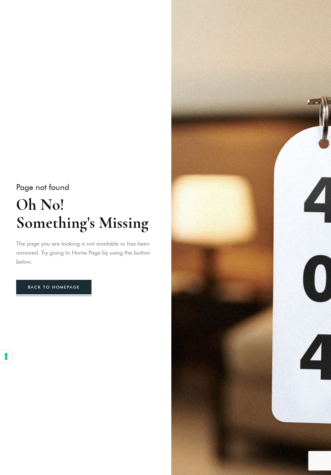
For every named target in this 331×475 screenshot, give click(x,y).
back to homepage (54, 287)
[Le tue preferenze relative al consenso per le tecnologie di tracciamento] (6, 356)
